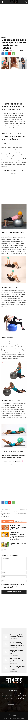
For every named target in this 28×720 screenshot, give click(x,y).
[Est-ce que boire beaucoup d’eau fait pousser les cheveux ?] (6, 644)
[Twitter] (6, 53)
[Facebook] (2, 53)
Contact (14, 715)
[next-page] (5, 550)
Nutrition (8, 35)
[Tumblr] (18, 708)
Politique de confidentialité (13, 714)
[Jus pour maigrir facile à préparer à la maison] (5, 544)
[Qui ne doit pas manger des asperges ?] (6, 660)
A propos (23, 714)
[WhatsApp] (13, 53)
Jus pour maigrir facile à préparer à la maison (18, 544)
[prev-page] (2, 550)
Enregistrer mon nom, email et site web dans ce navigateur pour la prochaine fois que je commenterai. (12, 586)
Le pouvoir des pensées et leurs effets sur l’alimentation (6, 514)
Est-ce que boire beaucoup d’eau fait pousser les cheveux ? (17, 643)
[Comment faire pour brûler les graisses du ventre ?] (6, 652)
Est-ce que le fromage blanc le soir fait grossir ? (17, 667)
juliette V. (5, 50)
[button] (2, 2)
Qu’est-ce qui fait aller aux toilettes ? (16, 635)
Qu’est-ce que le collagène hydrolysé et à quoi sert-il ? (18, 527)
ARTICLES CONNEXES (7, 521)
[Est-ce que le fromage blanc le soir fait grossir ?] (6, 668)
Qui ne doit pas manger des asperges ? (17, 659)
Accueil (3, 35)
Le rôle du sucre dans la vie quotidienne (20, 512)
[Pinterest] (9, 53)
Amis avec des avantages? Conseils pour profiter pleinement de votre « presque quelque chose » (18, 536)
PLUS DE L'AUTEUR (19, 521)
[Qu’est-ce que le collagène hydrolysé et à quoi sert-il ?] (5, 527)
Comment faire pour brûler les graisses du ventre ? (17, 651)
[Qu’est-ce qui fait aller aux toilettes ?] (6, 637)
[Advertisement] (14, 19)
